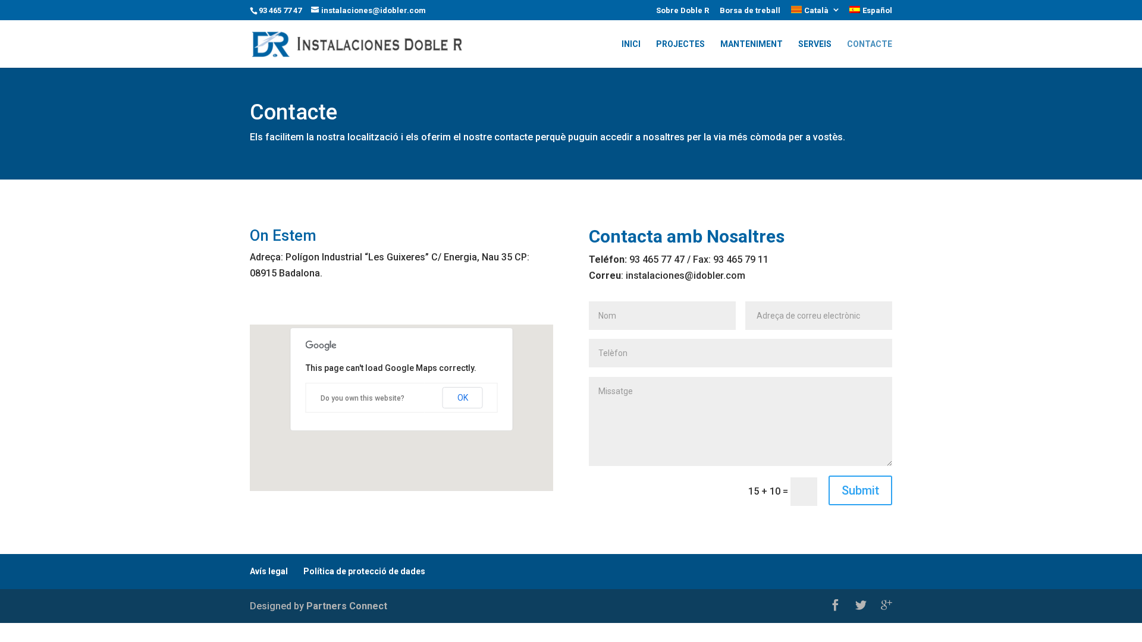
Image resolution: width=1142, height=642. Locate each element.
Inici (631, 44)
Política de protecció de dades (364, 571)
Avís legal (269, 571)
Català (816, 10)
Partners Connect (346, 606)
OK (462, 397)
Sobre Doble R (682, 11)
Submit (860, 490)
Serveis (815, 44)
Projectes (680, 44)
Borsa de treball (750, 11)
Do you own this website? (362, 398)
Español (877, 10)
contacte (869, 44)
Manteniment (751, 44)
